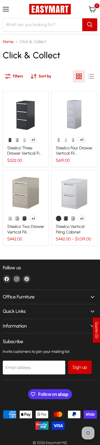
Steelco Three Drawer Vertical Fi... (24, 150)
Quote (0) (96, 330)
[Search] (89, 24)
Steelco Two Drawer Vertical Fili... (25, 229)
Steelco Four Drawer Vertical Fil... (74, 150)
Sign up (79, 367)
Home (8, 41)
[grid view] (79, 76)
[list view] (91, 76)
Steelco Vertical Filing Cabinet (70, 229)
